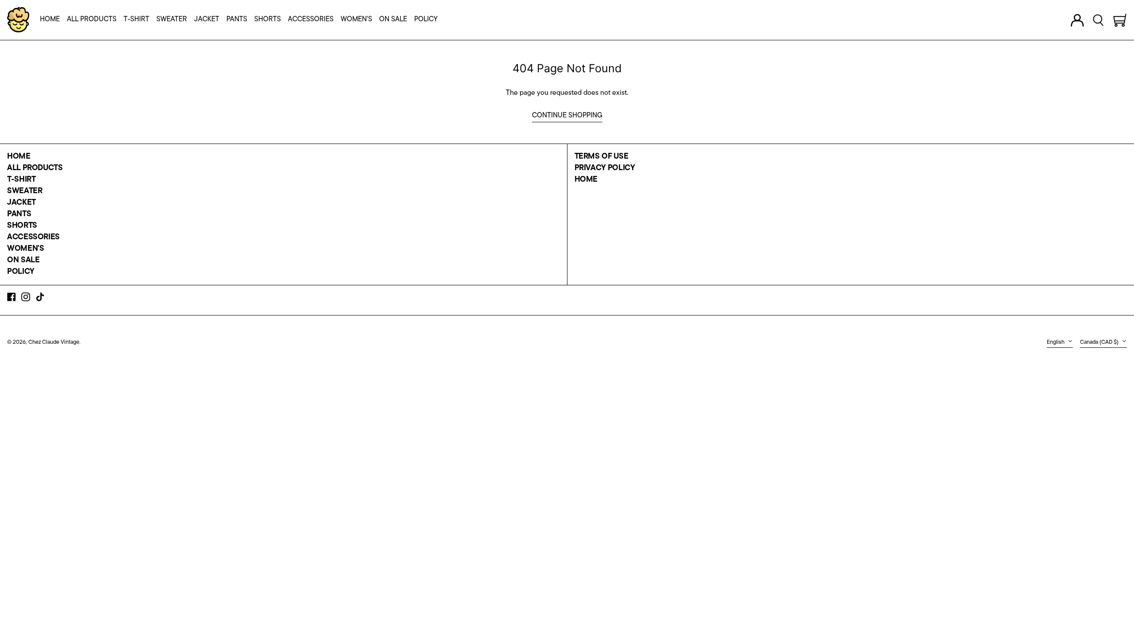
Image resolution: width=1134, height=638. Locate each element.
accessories (33, 237)
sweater (24, 191)
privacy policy (605, 168)
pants (19, 214)
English (1056, 342)
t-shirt (21, 180)
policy (21, 272)
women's (25, 249)
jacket (21, 203)
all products (35, 168)
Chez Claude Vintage (53, 342)
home (19, 157)
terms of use (602, 157)
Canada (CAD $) (1100, 342)
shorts (22, 226)
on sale (23, 261)
